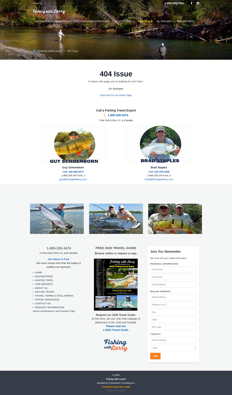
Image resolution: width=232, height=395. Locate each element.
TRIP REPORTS (186, 21)
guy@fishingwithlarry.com (73, 179)
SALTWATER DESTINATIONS (51, 21)
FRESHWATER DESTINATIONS (91, 21)
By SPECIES (164, 21)
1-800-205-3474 (117, 115)
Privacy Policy (113, 390)
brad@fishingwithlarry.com (159, 179)
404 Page (72, 51)
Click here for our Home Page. (116, 95)
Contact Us (37, 3)
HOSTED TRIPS (123, 21)
